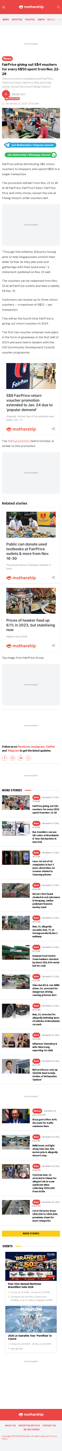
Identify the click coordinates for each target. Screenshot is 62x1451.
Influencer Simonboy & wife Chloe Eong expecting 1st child (44, 1047)
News (6, 19)
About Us (10, 1425)
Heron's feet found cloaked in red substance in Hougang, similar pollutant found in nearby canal (46, 901)
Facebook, (24, 746)
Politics (30, 19)
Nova (36, 1035)
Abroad (37, 1111)
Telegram (13, 750)
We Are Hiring (32, 1429)
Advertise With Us (29, 1425)
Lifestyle (17, 19)
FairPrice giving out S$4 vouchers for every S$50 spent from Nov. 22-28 (45, 809)
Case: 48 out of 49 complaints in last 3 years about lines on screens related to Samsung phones (43, 868)
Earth (41, 19)
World (51, 19)
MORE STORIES (31, 1233)
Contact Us (49, 1425)
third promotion (18, 441)
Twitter (50, 746)
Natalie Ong (18, 94)
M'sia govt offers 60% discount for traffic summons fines (44, 1123)
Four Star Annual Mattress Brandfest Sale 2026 (24, 1285)
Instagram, (38, 746)
